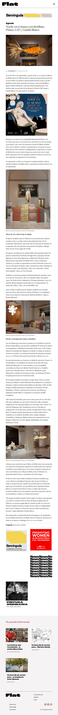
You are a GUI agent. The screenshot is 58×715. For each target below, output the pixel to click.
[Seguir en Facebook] (45, 704)
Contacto (12, 709)
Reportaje (17, 651)
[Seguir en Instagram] (51, 704)
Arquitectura (11, 682)
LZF (35, 410)
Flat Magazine (12, 71)
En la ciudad (10, 651)
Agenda (10, 23)
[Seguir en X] (48, 704)
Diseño (36, 697)
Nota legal (12, 707)
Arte (35, 700)
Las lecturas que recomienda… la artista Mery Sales (15, 647)
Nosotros (12, 704)
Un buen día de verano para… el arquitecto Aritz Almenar (16, 677)
